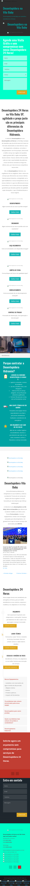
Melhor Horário (11, 667)
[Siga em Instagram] (17, 773)
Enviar (22, 92)
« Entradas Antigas (8, 573)
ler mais (5, 568)
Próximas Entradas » (21, 573)
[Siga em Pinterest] (19, 867)
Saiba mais (15, 212)
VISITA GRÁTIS (10, 625)
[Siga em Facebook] (12, 773)
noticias (12, 552)
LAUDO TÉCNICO (10, 647)
